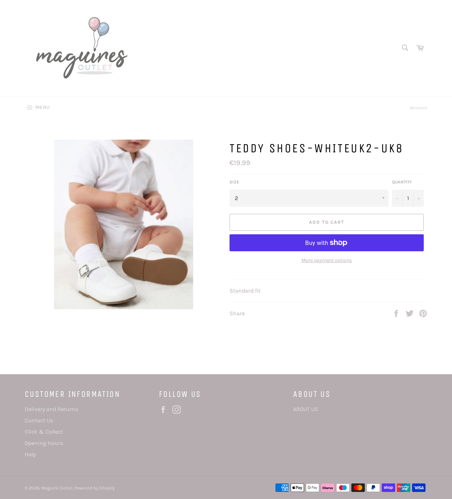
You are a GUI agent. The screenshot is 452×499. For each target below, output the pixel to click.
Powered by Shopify (95, 488)
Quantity (402, 182)
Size (234, 182)
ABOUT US (305, 409)
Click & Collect (44, 431)
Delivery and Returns (51, 409)
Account (418, 107)
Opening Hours (44, 443)
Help (30, 454)
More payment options (327, 260)
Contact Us (39, 420)
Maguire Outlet (57, 488)
